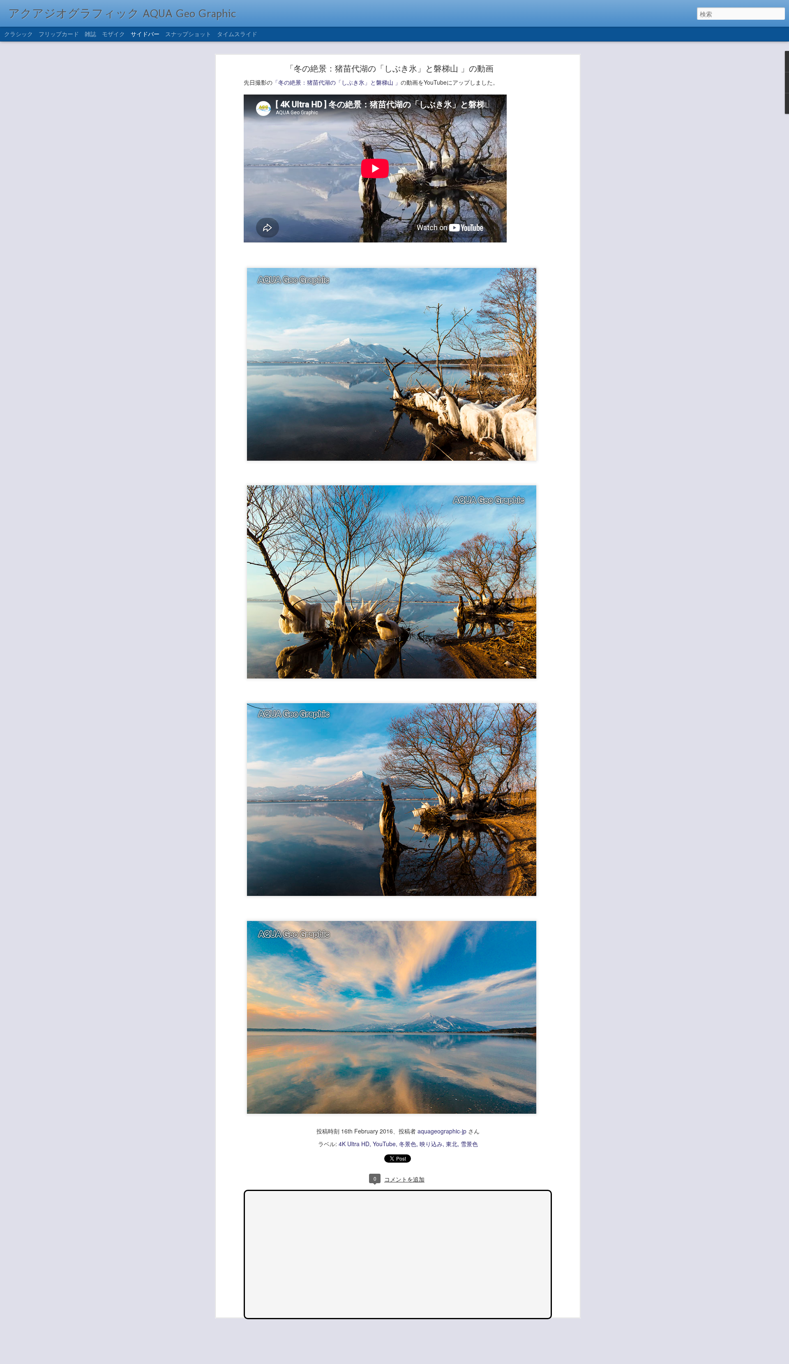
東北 (451, 1144)
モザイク (113, 34)
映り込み (431, 1144)
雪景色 (469, 1144)
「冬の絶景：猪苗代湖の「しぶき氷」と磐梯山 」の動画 (390, 68)
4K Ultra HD (354, 1144)
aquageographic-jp (442, 1131)
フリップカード (59, 34)
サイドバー (145, 34)
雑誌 (90, 34)
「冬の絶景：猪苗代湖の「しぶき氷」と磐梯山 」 (336, 82)
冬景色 (407, 1144)
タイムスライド (237, 34)
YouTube (384, 1144)
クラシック (18, 34)
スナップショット (188, 34)
